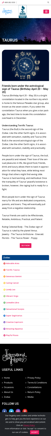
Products (8, 382)
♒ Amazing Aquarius (13, 328)
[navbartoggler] (46, 12)
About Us (8, 392)
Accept (34, 432)
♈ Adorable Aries (11, 263)
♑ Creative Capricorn (13, 322)
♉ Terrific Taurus (11, 270)
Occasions (9, 387)
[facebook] (4, 411)
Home (7, 377)
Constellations (34, 387)
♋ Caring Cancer (11, 283)
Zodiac (7, 396)
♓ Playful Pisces (10, 335)
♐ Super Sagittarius (12, 315)
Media (30, 396)
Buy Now (26, 245)
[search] (48, 2)
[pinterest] (24, 411)
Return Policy (33, 392)
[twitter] (11, 411)
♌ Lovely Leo (9, 289)
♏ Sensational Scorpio (13, 309)
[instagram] (18, 411)
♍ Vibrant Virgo (10, 296)
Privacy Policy (34, 377)
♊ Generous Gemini (12, 276)
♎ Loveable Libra (11, 302)
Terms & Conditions (37, 382)
